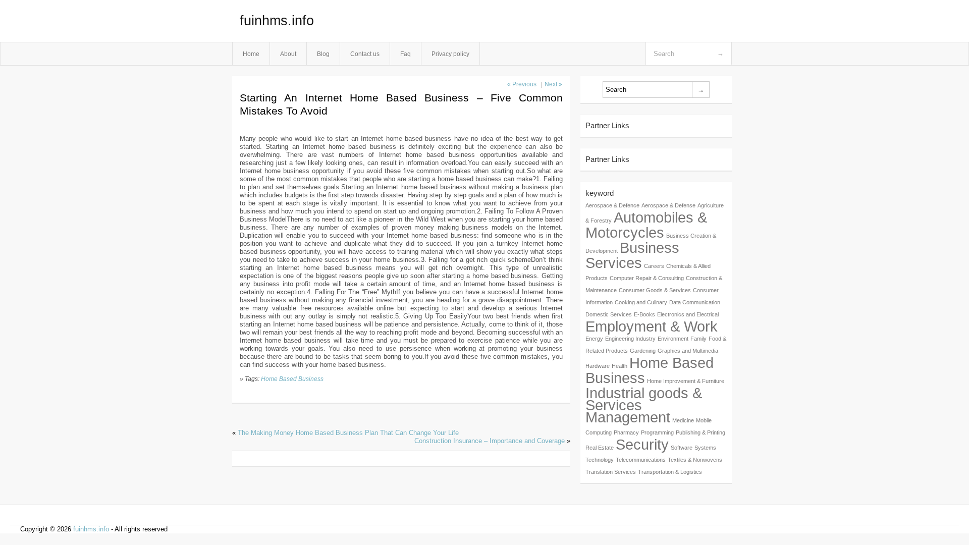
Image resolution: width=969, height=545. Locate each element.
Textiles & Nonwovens (695, 460)
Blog (323, 53)
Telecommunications (641, 460)
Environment (673, 339)
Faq (405, 53)
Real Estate (599, 448)
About (288, 53)
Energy (594, 339)
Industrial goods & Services (643, 399)
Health (619, 366)
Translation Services (610, 472)
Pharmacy (626, 432)
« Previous (521, 84)
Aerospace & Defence (612, 205)
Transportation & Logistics (670, 472)
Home (251, 53)
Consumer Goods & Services (655, 290)
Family (698, 339)
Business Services (632, 255)
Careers (654, 266)
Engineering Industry (630, 339)
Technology (599, 460)
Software (681, 448)
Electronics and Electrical (688, 314)
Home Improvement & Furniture (685, 381)
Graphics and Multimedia (688, 351)
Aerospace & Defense (668, 205)
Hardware (597, 366)
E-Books (644, 314)
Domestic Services (608, 314)
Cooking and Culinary (641, 302)
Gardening (643, 351)
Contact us (365, 53)
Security (642, 444)
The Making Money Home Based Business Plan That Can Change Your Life (348, 433)
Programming (657, 432)
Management (627, 417)
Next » (553, 84)
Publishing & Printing (700, 432)
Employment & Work (651, 326)
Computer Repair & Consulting (647, 278)
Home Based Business (292, 378)
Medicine (683, 420)
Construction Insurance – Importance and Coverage (489, 441)
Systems (705, 448)
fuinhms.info (277, 20)
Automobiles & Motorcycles (646, 225)
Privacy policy (450, 53)
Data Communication (694, 302)
